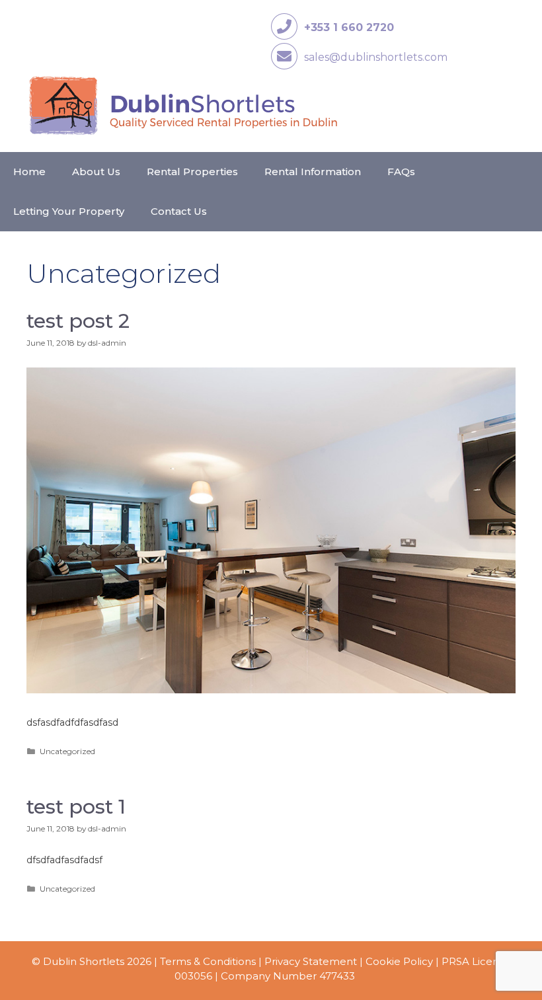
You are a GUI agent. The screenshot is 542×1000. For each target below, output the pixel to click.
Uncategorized (67, 751)
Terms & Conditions (208, 961)
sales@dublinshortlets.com (375, 57)
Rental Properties (192, 171)
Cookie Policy (399, 961)
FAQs (401, 171)
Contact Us (179, 211)
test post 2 (78, 321)
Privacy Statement (310, 961)
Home (29, 171)
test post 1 (76, 806)
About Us (96, 171)
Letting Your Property (68, 211)
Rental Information (312, 171)
